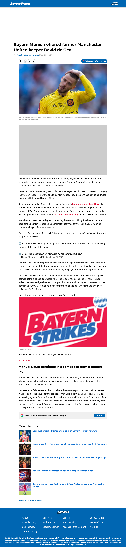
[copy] (33, 61)
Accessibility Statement (74, 527)
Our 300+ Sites (97, 518)
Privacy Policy (69, 522)
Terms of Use (96, 522)
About (25, 518)
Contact (66, 518)
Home (21, 500)
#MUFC (35, 236)
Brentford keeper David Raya (86, 204)
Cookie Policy (28, 527)
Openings (47, 518)
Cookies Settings (30, 531)
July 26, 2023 (57, 257)
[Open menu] (6, 3)
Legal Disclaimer (50, 527)
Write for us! (25, 360)
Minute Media (15, 538)
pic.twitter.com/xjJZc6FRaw (68, 254)
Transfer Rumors (34, 500)
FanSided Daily (29, 522)
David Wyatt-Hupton (28, 55)
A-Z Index (94, 527)
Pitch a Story (48, 522)
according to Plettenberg (67, 214)
